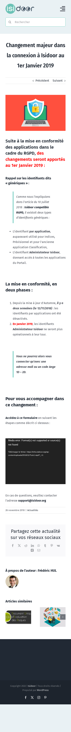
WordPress (43, 690)
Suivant (58, 80)
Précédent (42, 80)
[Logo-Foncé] (19, 5)
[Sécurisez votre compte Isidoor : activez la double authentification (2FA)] (53, 609)
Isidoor (32, 686)
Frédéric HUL (47, 571)
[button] (8, 617)
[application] (35, 461)
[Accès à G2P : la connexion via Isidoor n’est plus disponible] (18, 609)
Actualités (32, 510)
